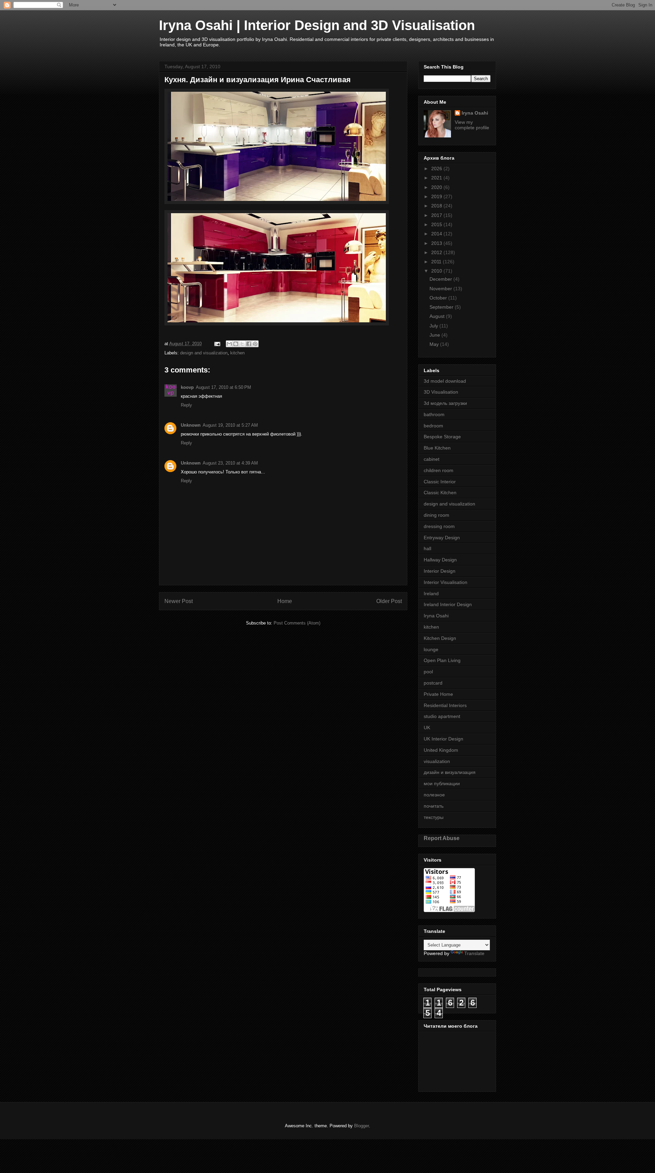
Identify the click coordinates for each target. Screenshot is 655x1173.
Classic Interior (440, 481)
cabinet (431, 459)
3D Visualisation (441, 392)
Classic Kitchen (440, 492)
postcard (433, 683)
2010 (437, 271)
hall (427, 548)
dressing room (439, 526)
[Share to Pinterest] (255, 343)
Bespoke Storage (442, 436)
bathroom (434, 414)
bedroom (433, 425)
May (435, 344)
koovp (187, 387)
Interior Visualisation (445, 582)
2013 (437, 243)
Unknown (191, 425)
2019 (437, 196)
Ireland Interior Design (448, 604)
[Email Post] (217, 343)
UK (427, 727)
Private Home (438, 694)
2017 (437, 215)
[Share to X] (242, 343)
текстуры (433, 817)
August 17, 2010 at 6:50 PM (223, 387)
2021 (437, 177)
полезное (434, 794)
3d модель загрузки (445, 403)
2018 (437, 205)
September (442, 307)
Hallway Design (440, 559)
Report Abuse (442, 838)
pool (428, 671)
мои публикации (442, 783)
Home (284, 601)
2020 (437, 187)
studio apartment (442, 716)
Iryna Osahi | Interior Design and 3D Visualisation (317, 25)
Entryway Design (442, 537)
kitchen (237, 352)
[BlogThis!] (235, 343)
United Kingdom (441, 750)
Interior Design (439, 571)
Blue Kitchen (437, 448)
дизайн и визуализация (450, 772)
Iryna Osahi (475, 113)
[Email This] (229, 343)
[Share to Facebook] (248, 343)
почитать (433, 806)
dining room (436, 515)
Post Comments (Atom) (297, 623)
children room (438, 470)
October (439, 297)
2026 (437, 168)
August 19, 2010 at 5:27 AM (230, 425)
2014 (437, 233)
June (435, 335)
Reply (186, 405)
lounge (431, 649)
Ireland (431, 593)
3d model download (445, 381)
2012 (437, 252)
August (438, 316)
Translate (474, 953)
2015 (437, 224)
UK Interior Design (443, 739)
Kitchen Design (440, 638)
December (441, 279)
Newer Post (178, 601)
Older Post (389, 601)
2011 (437, 261)
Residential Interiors (445, 705)
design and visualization (204, 352)
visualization (437, 761)
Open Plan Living (442, 660)
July (434, 325)
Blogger (361, 1125)
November (441, 288)
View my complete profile (472, 124)
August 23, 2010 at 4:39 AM (230, 463)
